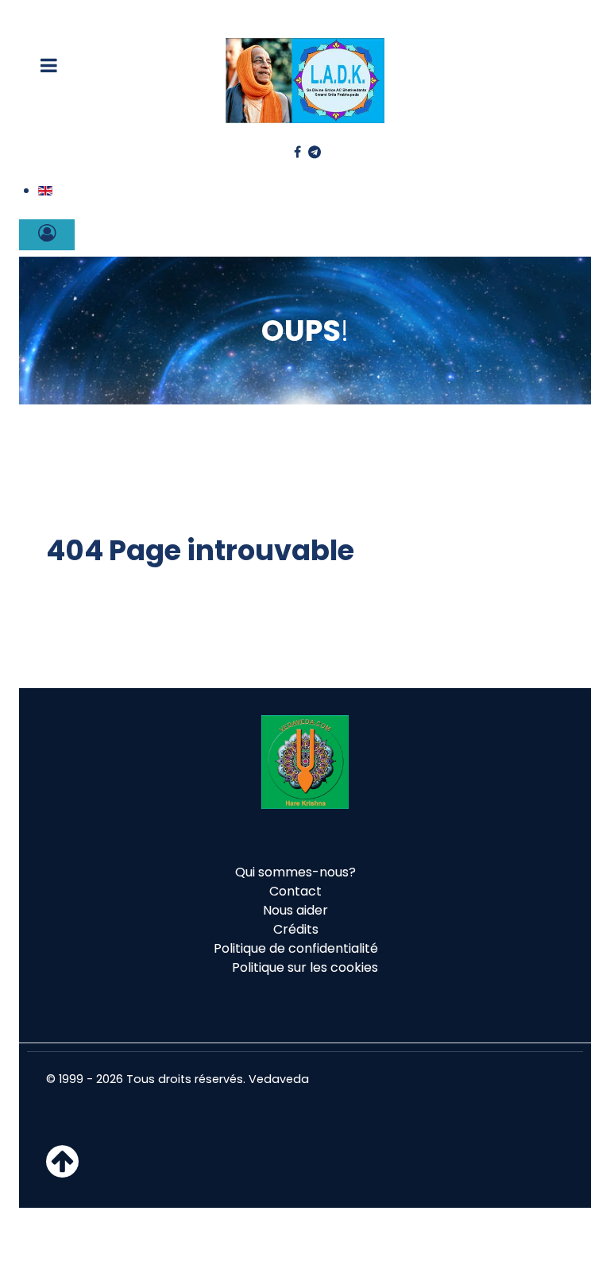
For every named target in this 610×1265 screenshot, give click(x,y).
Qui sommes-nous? (295, 872)
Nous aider (295, 910)
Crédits (296, 929)
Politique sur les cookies (305, 967)
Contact (295, 891)
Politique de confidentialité (296, 948)
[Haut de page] (62, 1171)
